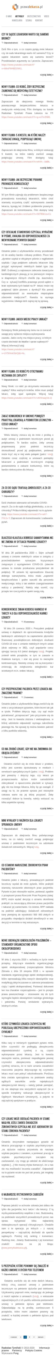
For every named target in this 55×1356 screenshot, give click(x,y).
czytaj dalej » (46, 74)
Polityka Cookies (33, 1350)
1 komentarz (29, 697)
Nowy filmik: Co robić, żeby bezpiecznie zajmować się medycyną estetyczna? (23, 89)
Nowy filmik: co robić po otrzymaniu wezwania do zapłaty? (22, 373)
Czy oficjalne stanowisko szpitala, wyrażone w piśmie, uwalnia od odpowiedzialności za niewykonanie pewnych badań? (27, 236)
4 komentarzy (29, 622)
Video (46, 16)
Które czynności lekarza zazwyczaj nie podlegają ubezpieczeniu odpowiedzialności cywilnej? (26, 1028)
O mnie (9, 16)
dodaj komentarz (30, 43)
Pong (15, 1353)
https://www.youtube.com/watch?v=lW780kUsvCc (26, 214)
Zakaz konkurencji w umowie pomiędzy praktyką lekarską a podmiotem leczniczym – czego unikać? (27, 420)
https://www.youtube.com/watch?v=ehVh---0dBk (26, 161)
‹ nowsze (13, 1337)
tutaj (50, 454)
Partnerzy (17, 1350)
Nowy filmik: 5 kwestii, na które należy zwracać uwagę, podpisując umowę (24, 137)
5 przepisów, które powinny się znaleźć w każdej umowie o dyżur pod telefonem (25, 1268)
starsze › (41, 1337)
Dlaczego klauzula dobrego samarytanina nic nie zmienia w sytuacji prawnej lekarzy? (27, 540)
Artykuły (19, 16)
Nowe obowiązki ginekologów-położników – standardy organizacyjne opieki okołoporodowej (26, 944)
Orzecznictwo (34, 16)
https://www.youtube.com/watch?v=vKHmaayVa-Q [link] (27, 398)
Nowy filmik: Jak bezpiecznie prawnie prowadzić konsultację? (22, 182)
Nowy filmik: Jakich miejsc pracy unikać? (25, 319)
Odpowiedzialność (11, 43)
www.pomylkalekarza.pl (14, 1248)
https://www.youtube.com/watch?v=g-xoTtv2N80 (26, 117)
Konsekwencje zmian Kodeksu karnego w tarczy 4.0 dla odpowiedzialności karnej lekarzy (24, 613)
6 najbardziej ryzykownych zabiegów (23, 1194)
